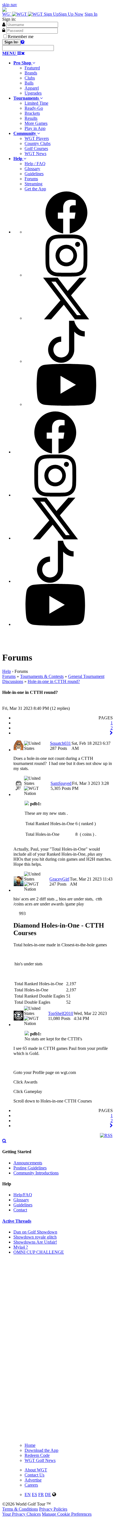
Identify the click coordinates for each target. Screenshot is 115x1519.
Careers (31, 1485)
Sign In (91, 14)
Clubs (30, 78)
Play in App (35, 128)
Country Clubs (38, 143)
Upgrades (33, 93)
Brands (31, 73)
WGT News (35, 153)
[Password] (3, 30)
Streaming (33, 183)
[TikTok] (66, 361)
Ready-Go (34, 108)
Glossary (32, 168)
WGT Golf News (40, 1460)
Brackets (32, 113)
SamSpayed (61, 783)
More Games (36, 123)
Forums (31, 178)
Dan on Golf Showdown (35, 1232)
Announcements (27, 1162)
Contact (20, 1209)
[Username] (3, 24)
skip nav (9, 4)
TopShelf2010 (60, 1013)
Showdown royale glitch (35, 1237)
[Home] (23, 14)
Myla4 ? (20, 1247)
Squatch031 (60, 743)
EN (28, 1494)
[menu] (63, 299)
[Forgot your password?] (23, 41)
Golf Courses (36, 148)
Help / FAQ (35, 163)
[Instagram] (66, 275)
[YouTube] (66, 404)
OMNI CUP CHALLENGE (38, 1252)
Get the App (35, 188)
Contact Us (34, 1475)
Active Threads (16, 1221)
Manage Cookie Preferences (67, 1514)
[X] (66, 318)
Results (31, 118)
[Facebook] (66, 232)
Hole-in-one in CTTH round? (54, 681)
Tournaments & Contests (42, 676)
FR (41, 1494)
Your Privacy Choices (21, 1514)
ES (34, 1494)
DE (48, 1494)
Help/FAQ (22, 1194)
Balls (29, 83)
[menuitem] (63, 78)
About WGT (36, 1469)
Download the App (41, 1450)
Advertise (33, 1480)
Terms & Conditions (20, 1509)
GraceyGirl (59, 879)
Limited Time (36, 103)
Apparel (32, 88)
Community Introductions (36, 1173)
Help (6, 671)
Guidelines (34, 173)
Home (30, 1445)
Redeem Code (37, 1455)
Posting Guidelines (30, 1167)
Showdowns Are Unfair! (35, 1242)
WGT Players (37, 138)
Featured (32, 67)
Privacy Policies (53, 1509)
